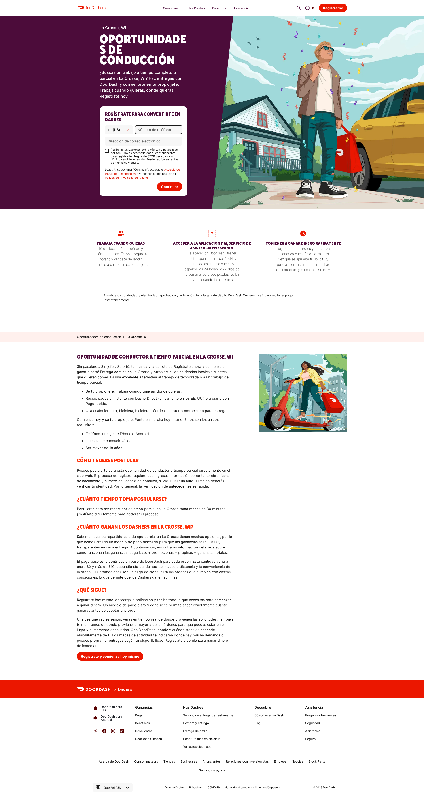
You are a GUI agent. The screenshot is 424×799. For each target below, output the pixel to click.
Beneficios (142, 723)
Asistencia (312, 731)
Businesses (188, 761)
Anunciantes (212, 761)
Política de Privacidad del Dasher (127, 177)
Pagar (139, 715)
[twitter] (95, 732)
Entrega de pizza (195, 731)
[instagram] (113, 732)
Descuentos (143, 731)
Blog (257, 723)
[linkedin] (122, 732)
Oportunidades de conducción (99, 337)
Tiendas (169, 761)
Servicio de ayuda (212, 770)
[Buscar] (298, 8)
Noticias (297, 761)
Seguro (310, 739)
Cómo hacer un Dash (269, 715)
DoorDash (329, 787)
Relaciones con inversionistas (247, 761)
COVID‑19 (214, 787)
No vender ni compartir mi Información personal (253, 787)
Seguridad (312, 723)
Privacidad (195, 787)
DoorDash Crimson (148, 739)
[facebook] (104, 732)
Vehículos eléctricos (197, 746)
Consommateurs (146, 761)
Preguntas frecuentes (320, 715)
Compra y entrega (196, 723)
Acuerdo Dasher (174, 787)
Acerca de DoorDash (114, 761)
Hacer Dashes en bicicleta (201, 739)
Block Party (317, 761)
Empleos (280, 761)
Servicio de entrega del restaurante (208, 715)
